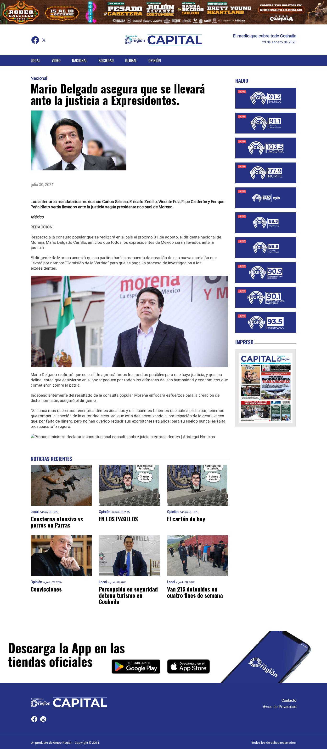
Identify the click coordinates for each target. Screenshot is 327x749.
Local (35, 60)
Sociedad (106, 60)
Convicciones (46, 589)
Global (131, 60)
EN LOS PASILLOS (118, 519)
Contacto (289, 700)
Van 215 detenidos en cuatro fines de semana (195, 592)
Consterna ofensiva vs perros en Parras (57, 522)
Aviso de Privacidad (279, 706)
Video (56, 60)
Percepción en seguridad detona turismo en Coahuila (128, 595)
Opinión (154, 60)
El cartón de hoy (186, 519)
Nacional (79, 60)
